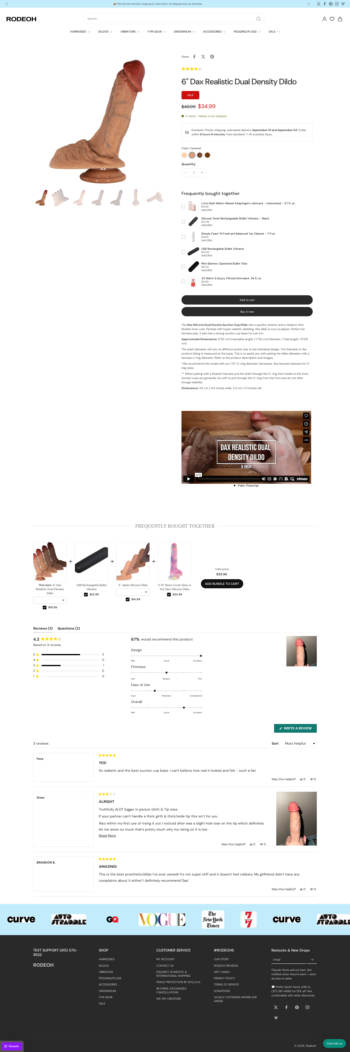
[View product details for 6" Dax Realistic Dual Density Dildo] (50, 561)
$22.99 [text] (94, 594)
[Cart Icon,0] (339, 18)
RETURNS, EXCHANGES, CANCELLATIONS (171, 990)
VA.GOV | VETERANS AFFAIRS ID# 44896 (235, 999)
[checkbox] (44, 607)
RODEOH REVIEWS (226, 965)
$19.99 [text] (52, 607)
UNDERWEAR (182, 31)
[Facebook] (325, 3)
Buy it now (247, 311)
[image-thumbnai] (41, 197)
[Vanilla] (184, 155)
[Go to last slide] (7, 3)
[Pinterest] (331, 3)
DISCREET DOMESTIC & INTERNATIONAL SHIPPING (173, 974)
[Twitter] (319, 3)
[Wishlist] (332, 19)
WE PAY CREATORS (168, 999)
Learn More (206, 209)
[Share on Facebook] (194, 56)
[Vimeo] (343, 3)
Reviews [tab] (43, 629)
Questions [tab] (69, 629)
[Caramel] (192, 155)
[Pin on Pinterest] (212, 56)
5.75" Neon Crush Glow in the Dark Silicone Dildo (174, 587)
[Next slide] (308, 3)
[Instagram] (337, 3)
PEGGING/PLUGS (245, 31)
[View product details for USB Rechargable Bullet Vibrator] (91, 561)
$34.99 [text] (177, 594)
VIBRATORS (128, 31)
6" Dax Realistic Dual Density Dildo (50, 589)
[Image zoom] (101, 119)
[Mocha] (200, 155)
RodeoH (311, 1046)
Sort (275, 743)
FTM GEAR (155, 31)
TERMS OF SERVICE (226, 984)
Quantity (188, 164)
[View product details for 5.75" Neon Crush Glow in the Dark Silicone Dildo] (174, 561)
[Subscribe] (312, 960)
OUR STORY (221, 959)
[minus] (186, 173)
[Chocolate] (207, 155)
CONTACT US (165, 965)
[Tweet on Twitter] (203, 56)
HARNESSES (78, 31)
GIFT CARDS (222, 972)
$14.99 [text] (135, 599)
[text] (175, 526)
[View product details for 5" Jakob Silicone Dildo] (133, 561)
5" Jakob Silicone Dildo (133, 585)
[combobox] (50, 600)
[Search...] (258, 19)
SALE (272, 31)
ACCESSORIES (212, 31)
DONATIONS (222, 991)
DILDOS (103, 31)
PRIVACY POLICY (224, 978)
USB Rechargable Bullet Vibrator (91, 587)
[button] (200, 69)
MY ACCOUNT (165, 959)
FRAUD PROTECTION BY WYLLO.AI (178, 982)
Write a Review (300, 729)
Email (276, 960)
